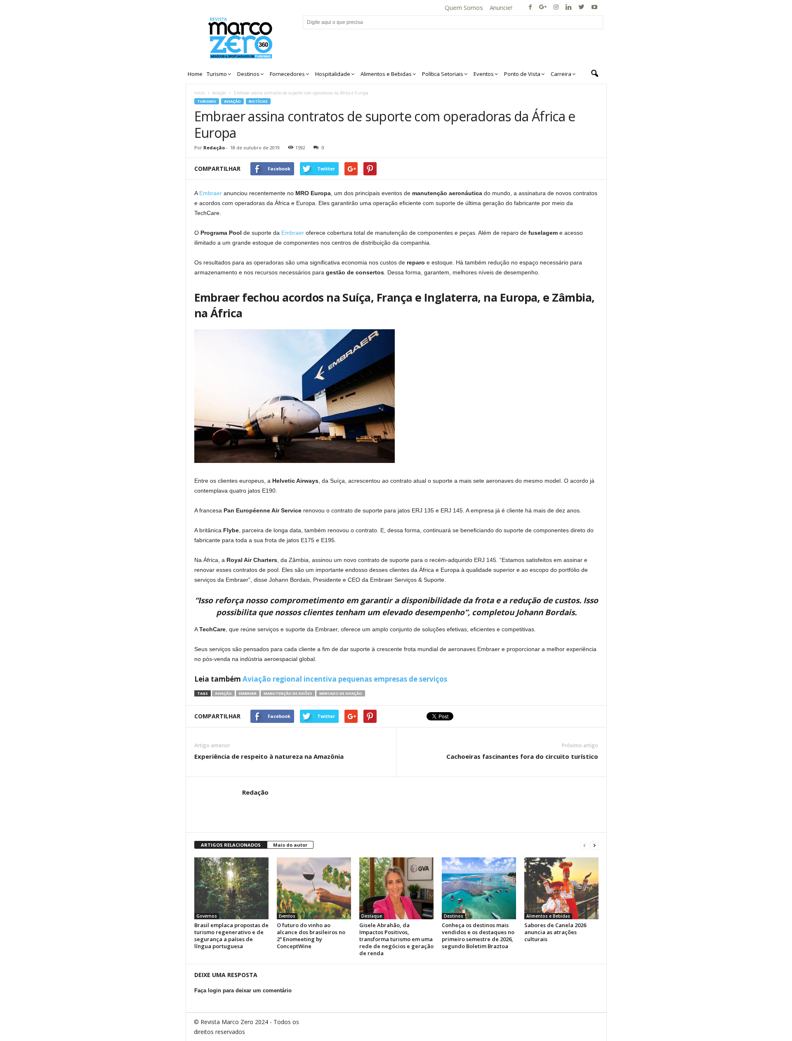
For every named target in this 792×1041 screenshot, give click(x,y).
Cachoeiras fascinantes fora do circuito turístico (522, 756)
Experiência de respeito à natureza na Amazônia (269, 756)
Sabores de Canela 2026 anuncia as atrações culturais (555, 932)
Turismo (206, 101)
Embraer (210, 193)
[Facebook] (530, 8)
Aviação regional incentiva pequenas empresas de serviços (345, 679)
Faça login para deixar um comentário (243, 990)
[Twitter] (582, 8)
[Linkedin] (569, 8)
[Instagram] (556, 8)
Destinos (453, 916)
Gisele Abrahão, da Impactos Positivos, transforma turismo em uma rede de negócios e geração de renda (396, 939)
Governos (206, 916)
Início (199, 93)
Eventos (287, 916)
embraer (248, 693)
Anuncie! (501, 7)
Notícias (258, 101)
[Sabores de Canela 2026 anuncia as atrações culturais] (561, 888)
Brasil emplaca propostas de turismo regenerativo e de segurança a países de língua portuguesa (231, 935)
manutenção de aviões (288, 693)
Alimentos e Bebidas (548, 916)
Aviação (219, 93)
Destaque (371, 916)
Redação (214, 147)
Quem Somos (464, 7)
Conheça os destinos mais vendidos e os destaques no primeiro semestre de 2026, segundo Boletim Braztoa (478, 935)
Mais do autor (290, 845)
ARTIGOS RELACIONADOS (231, 845)
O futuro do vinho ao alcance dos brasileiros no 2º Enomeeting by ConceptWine (311, 935)
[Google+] (543, 8)
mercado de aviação (340, 693)
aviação (223, 693)
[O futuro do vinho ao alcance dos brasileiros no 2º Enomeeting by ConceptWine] (314, 888)
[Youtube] (594, 8)
